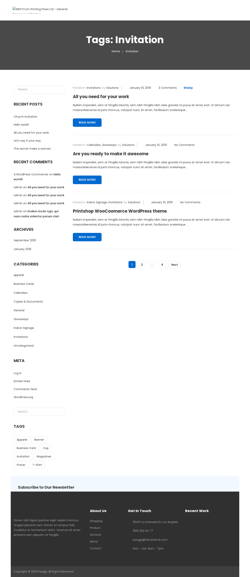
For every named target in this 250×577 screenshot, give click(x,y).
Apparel (19, 275)
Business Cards (24, 284)
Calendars (94, 145)
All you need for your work (101, 97)
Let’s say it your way (27, 141)
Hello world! (21, 125)
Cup (46, 448)
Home (116, 51)
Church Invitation (25, 117)
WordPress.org (23, 397)
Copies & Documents (28, 302)
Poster (21, 465)
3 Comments (168, 88)
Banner (39, 440)
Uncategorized (24, 346)
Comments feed (25, 389)
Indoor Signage (97, 202)
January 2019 (22, 249)
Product (95, 528)
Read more (87, 122)
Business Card (26, 448)
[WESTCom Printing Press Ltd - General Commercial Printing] (48, 10)
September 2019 (25, 240)
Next (174, 265)
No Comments (184, 145)
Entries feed (22, 381)
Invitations (94, 88)
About (94, 541)
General (19, 310)
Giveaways (109, 145)
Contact (95, 548)
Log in (17, 373)
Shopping (96, 521)
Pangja (42, 571)
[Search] (59, 89)
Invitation (23, 456)
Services (95, 535)
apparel (22, 440)
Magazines (44, 456)
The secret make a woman (32, 149)
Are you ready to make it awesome (110, 154)
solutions (112, 88)
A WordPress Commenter (31, 174)
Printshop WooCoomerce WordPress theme (120, 211)
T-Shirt (37, 465)
